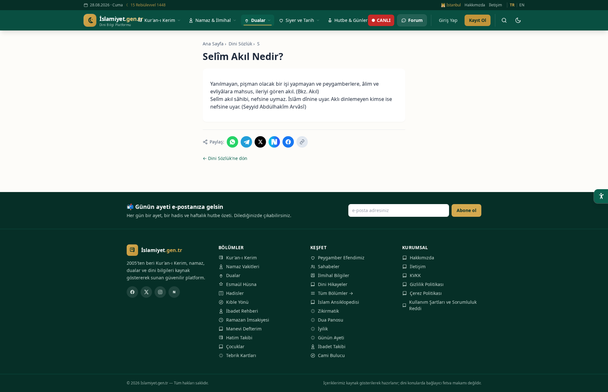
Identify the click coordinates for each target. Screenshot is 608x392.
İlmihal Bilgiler (333, 275)
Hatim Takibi (239, 338)
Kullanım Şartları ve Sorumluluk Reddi (443, 305)
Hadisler (235, 293)
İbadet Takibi (331, 346)
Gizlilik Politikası (427, 284)
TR (512, 5)
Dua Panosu (330, 320)
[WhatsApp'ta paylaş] (232, 142)
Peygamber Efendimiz (341, 258)
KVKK (415, 275)
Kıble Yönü (237, 302)
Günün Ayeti (331, 338)
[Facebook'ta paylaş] (288, 142)
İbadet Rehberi (242, 311)
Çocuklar (235, 346)
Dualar (233, 275)
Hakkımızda (475, 5)
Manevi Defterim (244, 329)
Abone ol (466, 210)
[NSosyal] (174, 292)
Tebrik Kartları (241, 355)
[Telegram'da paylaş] (246, 142)
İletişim (495, 5)
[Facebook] (132, 292)
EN (521, 5)
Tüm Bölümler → (335, 293)
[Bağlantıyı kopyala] (302, 142)
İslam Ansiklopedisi (338, 302)
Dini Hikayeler (332, 284)
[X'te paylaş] (260, 142)
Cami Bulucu (331, 355)
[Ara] (504, 20)
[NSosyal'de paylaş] (274, 142)
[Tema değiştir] (518, 20)
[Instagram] (160, 292)
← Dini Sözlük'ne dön (225, 158)
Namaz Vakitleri (242, 266)
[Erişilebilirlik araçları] (601, 196)
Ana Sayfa (213, 44)
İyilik (323, 329)
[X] (146, 292)
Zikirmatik (328, 311)
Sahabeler (328, 266)
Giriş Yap (448, 20)
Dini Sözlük (240, 44)
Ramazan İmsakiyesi (247, 320)
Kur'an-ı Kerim (241, 258)
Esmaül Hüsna (241, 284)
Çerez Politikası (426, 293)
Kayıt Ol (477, 20)
